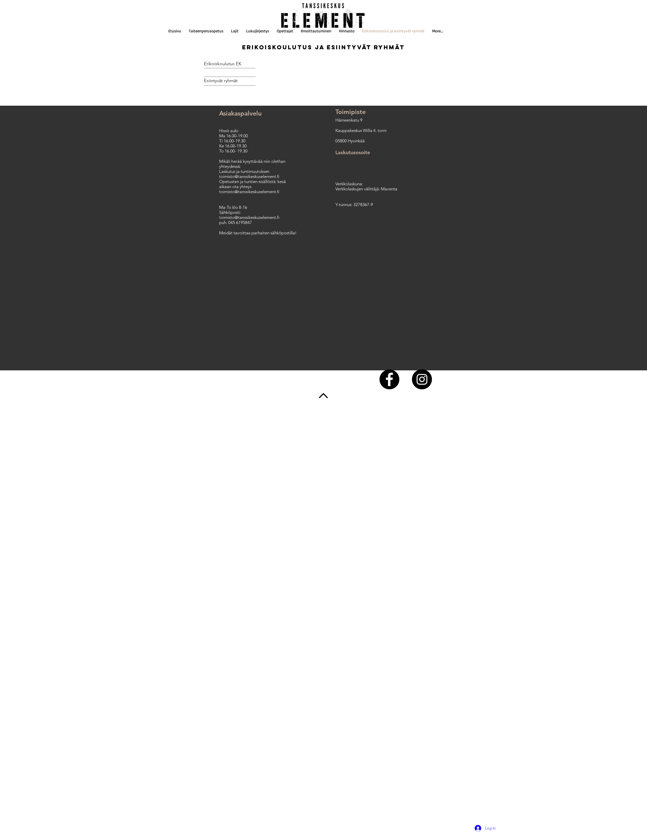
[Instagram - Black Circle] (422, 379)
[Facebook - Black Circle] (389, 379)
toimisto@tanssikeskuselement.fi (249, 176)
